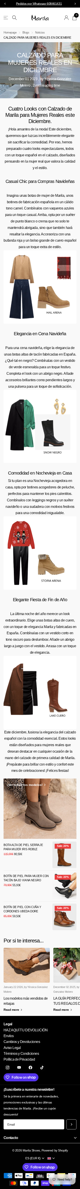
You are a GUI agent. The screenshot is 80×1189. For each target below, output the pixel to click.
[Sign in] (66, 17)
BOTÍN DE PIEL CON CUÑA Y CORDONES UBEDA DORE (22, 909)
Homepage (10, 32)
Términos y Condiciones (21, 1053)
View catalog (6, 18)
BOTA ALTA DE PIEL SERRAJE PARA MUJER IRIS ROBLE (23, 847)
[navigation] (5, 4)
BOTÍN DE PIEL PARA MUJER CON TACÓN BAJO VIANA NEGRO (26, 878)
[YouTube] (19, 1067)
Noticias (40, 32)
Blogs (25, 32)
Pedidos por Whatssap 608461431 (39, 3)
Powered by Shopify (55, 1150)
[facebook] (30, 1067)
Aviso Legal (12, 1048)
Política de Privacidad (19, 1059)
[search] (14, 18)
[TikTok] (42, 1067)
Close (40, 1138)
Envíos (9, 1036)
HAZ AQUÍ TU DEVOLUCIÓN (26, 1030)
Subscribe (71, 1124)
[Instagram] (8, 1067)
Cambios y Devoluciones (22, 1042)
